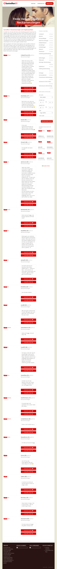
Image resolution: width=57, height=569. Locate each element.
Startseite (33, 3)
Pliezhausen (46, 51)
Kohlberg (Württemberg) (46, 69)
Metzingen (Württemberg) (46, 63)
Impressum (45, 567)
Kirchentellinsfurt (46, 75)
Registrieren (49, 3)
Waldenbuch (46, 66)
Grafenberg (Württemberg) (46, 54)
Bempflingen (46, 45)
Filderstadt (46, 60)
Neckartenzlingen (25, 57)
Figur (40, 110)
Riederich (46, 49)
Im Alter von (41, 100)
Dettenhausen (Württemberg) (46, 87)
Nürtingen (46, 73)
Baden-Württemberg (18, 541)
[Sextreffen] (10, 3)
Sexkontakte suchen (47, 121)
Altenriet (46, 36)
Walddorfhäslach (46, 42)
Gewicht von (41, 105)
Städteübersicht (40, 3)
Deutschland (10, 541)
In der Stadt (41, 115)
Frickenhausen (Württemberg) (46, 78)
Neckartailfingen (46, 38)
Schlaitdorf (46, 34)
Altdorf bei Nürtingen (46, 40)
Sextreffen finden (28, 91)
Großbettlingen (46, 47)
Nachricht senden (28, 88)
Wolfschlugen (46, 58)
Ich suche (41, 95)
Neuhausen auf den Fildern (46, 82)
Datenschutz (50, 567)
